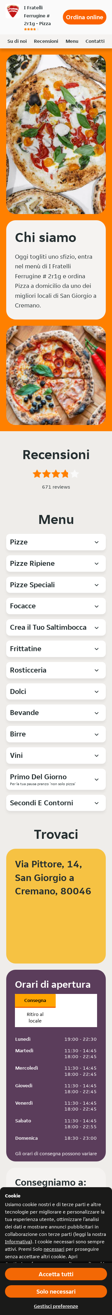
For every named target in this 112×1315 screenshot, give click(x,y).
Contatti (95, 41)
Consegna (35, 1000)
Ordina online (84, 17)
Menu (72, 41)
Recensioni (46, 41)
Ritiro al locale (35, 1017)
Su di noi (17, 41)
